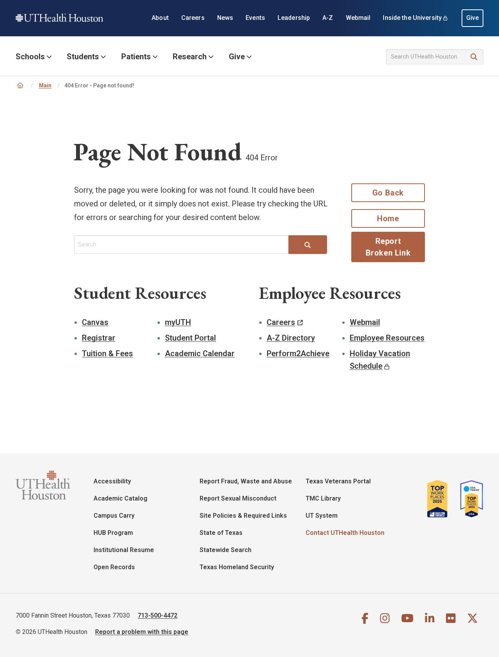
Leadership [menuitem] (294, 17)
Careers (281, 322)
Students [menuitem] (83, 56)
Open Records (114, 567)
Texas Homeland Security (237, 567)
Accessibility (112, 481)
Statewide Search (225, 550)
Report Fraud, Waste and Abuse (246, 481)
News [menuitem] (225, 17)
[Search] (474, 57)
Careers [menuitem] (193, 17)
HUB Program (113, 532)
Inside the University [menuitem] (412, 17)
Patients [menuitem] (136, 56)
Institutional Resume (124, 550)
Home (388, 218)
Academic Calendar (200, 353)
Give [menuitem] (472, 17)
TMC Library (323, 498)
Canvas (95, 322)
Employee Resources (387, 338)
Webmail (365, 322)
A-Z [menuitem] (327, 17)
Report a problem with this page (141, 632)
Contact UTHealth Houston (345, 532)
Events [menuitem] (255, 17)
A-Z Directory (291, 338)
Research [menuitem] (190, 56)
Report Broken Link (388, 246)
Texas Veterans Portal (338, 481)
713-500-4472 (157, 615)
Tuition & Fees (107, 353)
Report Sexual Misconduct (238, 498)
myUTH (178, 322)
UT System (322, 515)
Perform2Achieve (298, 353)
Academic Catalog (120, 498)
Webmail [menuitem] (358, 17)
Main (45, 85)
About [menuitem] (160, 17)
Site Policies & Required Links (243, 515)
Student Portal (190, 338)
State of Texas (221, 532)
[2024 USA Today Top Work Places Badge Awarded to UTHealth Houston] (469, 498)
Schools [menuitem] (30, 56)
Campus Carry (114, 515)
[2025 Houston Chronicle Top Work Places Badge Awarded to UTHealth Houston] (440, 498)
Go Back (388, 192)
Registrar (98, 338)
